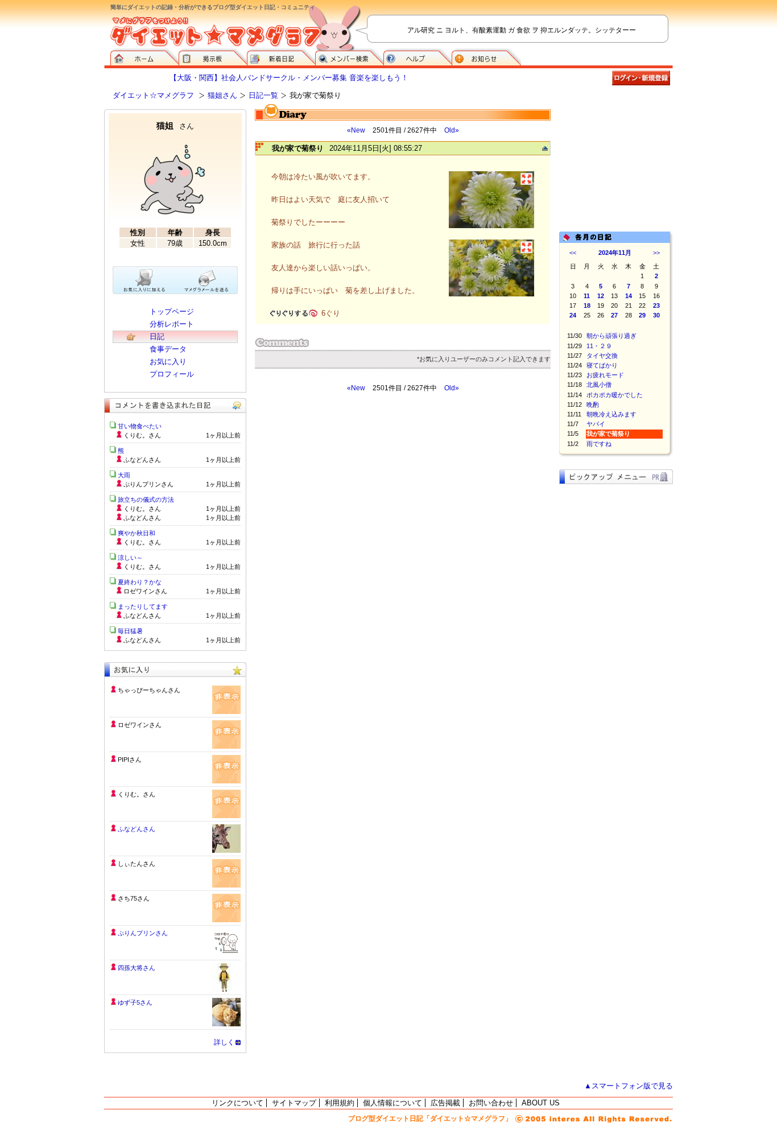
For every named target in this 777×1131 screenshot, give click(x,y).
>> (656, 252)
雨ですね (598, 443)
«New (356, 130)
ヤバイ (595, 423)
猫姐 (175, 125)
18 (587, 305)
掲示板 (213, 56)
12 (600, 295)
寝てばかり (602, 365)
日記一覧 (263, 95)
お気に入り (168, 361)
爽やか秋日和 (136, 533)
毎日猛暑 (130, 631)
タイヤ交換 (602, 355)
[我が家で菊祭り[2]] (491, 295)
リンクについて (237, 1103)
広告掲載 (445, 1103)
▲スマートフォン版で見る (628, 1086)
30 (656, 315)
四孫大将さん (136, 967)
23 (656, 305)
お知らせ (486, 56)
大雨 (124, 475)
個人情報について (392, 1103)
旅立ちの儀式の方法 (146, 499)
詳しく (224, 1042)
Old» (451, 130)
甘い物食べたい (140, 426)
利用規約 (339, 1103)
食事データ (168, 349)
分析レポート (172, 324)
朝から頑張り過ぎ (611, 335)
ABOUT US (541, 1103)
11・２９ (599, 345)
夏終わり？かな (140, 582)
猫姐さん (222, 95)
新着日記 (281, 56)
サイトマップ (294, 1103)
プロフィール (172, 374)
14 (628, 295)
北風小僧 (598, 384)
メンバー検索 (349, 56)
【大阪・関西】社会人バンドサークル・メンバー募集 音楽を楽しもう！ (289, 77)
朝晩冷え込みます (611, 414)
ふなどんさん (136, 828)
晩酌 (592, 404)
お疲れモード (605, 375)
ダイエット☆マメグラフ (153, 95)
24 (572, 315)
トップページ (172, 311)
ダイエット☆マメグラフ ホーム (144, 56)
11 (587, 295)
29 (642, 315)
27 (614, 315)
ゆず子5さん (135, 1002)
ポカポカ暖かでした (614, 394)
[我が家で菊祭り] (491, 226)
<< (572, 252)
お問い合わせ (491, 1103)
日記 (157, 336)
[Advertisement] (361, 495)
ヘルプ (417, 56)
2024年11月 (614, 252)
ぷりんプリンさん (143, 933)
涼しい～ (130, 557)
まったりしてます (143, 606)
